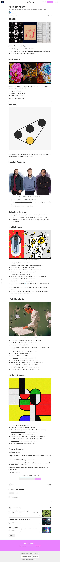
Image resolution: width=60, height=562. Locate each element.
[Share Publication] (45, 2)
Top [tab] (10, 507)
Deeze (12, 274)
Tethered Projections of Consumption (26, 287)
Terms (30, 553)
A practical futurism (16, 267)
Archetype (15, 345)
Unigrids (15, 353)
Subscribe (50, 2)
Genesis (15, 356)
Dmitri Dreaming (15, 272)
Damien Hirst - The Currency (18, 362)
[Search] (43, 2)
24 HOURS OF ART (14, 527)
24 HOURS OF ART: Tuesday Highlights (19, 519)
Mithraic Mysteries (15, 265)
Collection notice (35, 553)
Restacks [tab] (16, 493)
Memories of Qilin (17, 351)
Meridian (15, 343)
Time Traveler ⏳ (22, 283)
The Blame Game (15, 219)
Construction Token (18, 360)
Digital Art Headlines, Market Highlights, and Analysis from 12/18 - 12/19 (23, 512)
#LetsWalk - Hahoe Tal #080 (18, 432)
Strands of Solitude (15, 365)
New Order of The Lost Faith (18, 276)
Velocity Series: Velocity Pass (18, 215)
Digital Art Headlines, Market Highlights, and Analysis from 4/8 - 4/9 (22, 520)
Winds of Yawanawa (14, 86)
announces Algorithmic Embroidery (24, 202)
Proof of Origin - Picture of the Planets (20, 51)
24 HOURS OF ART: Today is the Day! (18, 511)
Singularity (15, 367)
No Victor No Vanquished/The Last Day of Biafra (30, 291)
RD (11, 11)
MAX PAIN (13, 434)
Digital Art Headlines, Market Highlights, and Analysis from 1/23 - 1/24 (23, 529)
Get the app (35, 556)
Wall (12, 49)
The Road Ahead (15, 441)
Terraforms (13, 217)
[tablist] (14, 493)
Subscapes (15, 358)
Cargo (14, 369)
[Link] (7, 19)
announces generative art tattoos (25, 206)
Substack (24, 559)
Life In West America (22, 347)
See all (11, 535)
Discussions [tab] (17, 507)
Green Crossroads (15, 270)
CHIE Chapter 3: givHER (17, 439)
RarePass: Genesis (15, 425)
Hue (12, 443)
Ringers (17, 154)
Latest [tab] (13, 507)
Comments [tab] (11, 493)
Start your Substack (27, 556)
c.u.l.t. (12, 53)
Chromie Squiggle (17, 340)
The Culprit (14, 279)
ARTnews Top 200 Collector (31, 200)
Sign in (56, 2)
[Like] (10, 16)
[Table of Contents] (1, 281)
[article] (30, 513)
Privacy (27, 553)
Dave (12, 263)
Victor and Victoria (15, 436)
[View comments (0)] (12, 16)
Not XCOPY (14, 281)
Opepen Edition (15, 430)
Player (12, 427)
